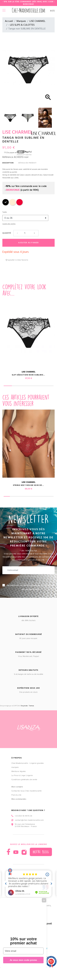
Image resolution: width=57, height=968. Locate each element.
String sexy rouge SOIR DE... (28, 485)
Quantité (6, 233)
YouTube (15, 852)
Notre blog (41, 851)
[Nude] (12, 204)
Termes (31, 706)
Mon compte (17, 786)
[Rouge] (19, 204)
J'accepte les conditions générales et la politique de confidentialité (30, 587)
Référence (7, 157)
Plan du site (16, 795)
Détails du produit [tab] (27, 163)
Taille (4, 212)
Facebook (8, 852)
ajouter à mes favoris (17, 260)
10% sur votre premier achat (23, 941)
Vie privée (24, 706)
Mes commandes (18, 799)
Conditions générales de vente (24, 779)
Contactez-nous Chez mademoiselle (26, 791)
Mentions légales (18, 771)
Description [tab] (8, 163)
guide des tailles (9, 223)
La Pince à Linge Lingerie (22, 775)
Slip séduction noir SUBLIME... (28, 375)
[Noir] (5, 204)
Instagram (24, 852)
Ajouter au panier (28, 242)
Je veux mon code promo (23, 960)
